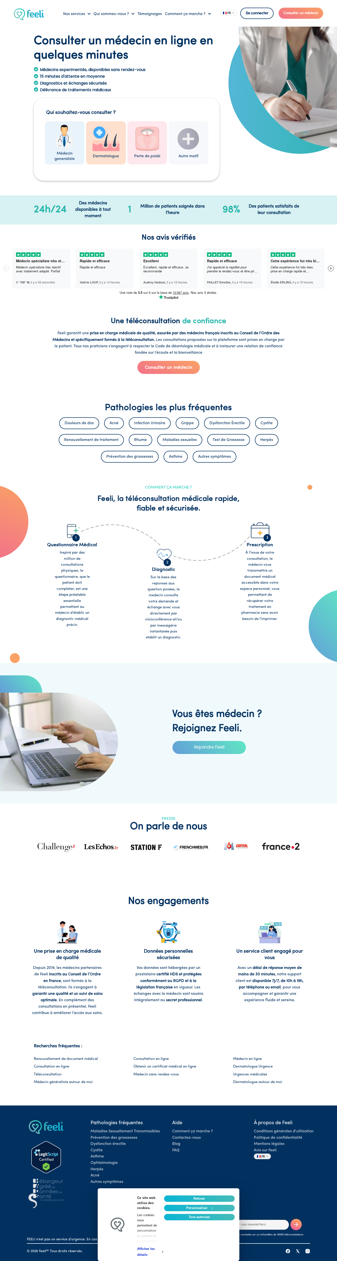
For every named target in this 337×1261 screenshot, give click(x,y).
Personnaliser (196, 1208)
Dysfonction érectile (108, 1144)
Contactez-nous (186, 1138)
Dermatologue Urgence (253, 1066)
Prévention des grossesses (114, 1138)
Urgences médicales (250, 1074)
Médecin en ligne (247, 1059)
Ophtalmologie (104, 1163)
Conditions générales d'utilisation (284, 1131)
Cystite (97, 1150)
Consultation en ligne (151, 1059)
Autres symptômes (107, 1182)
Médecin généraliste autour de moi (63, 1082)
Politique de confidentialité (278, 1138)
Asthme (97, 1156)
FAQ (176, 1150)
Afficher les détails (146, 1252)
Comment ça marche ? (192, 1131)
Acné (95, 1175)
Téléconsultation (47, 1074)
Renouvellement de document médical (66, 1059)
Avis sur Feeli (265, 1150)
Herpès (97, 1169)
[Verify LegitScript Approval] (46, 1157)
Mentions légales (269, 1144)
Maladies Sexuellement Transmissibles (125, 1131)
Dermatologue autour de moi (257, 1082)
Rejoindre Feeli (209, 747)
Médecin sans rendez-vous (156, 1074)
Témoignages (149, 14)
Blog (176, 1144)
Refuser (199, 1198)
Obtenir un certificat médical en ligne (164, 1066)
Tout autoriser (199, 1217)
